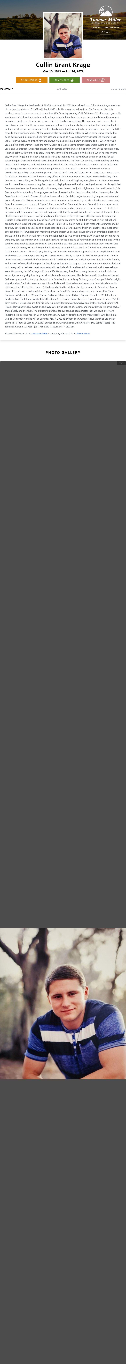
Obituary (6, 88)
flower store (83, 333)
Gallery (62, 88)
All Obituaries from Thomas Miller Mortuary (105, 27)
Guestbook (118, 88)
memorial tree (40, 333)
